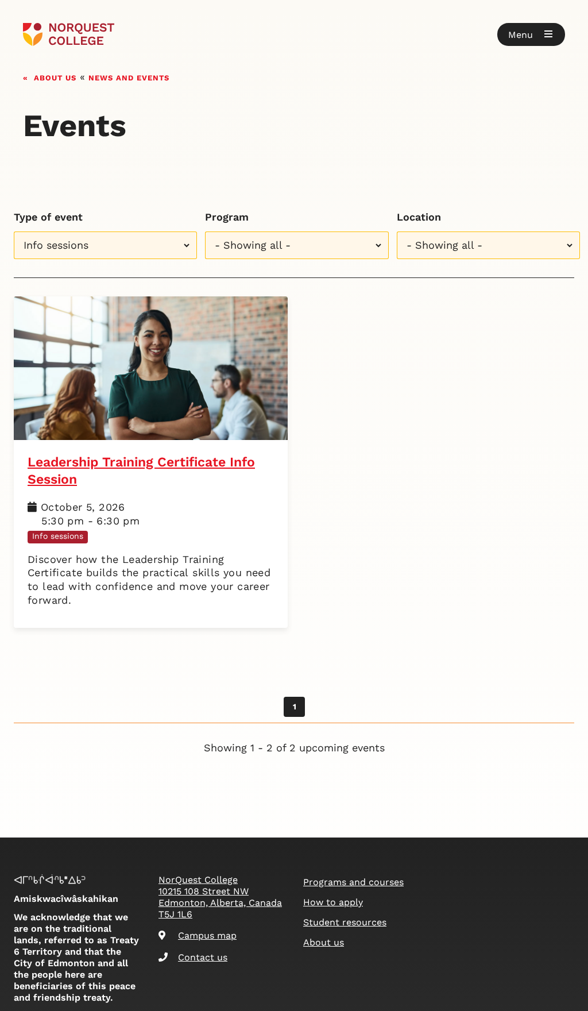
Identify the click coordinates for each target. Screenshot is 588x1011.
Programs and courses (353, 882)
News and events (128, 77)
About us (55, 77)
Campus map (207, 935)
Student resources (344, 922)
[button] (531, 34)
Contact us (202, 957)
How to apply (333, 902)
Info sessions (57, 536)
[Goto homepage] (68, 34)
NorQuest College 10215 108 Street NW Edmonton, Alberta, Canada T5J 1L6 (220, 897)
